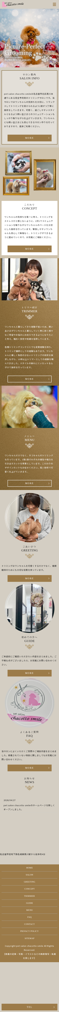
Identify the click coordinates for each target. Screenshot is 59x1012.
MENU (29, 910)
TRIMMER (29, 896)
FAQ (29, 917)
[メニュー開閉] (54, 4)
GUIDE (29, 903)
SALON (29, 875)
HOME (29, 868)
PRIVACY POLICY (29, 931)
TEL (29, 1007)
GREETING (29, 882)
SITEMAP (29, 938)
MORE (29, 138)
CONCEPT (29, 889)
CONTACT (29, 924)
